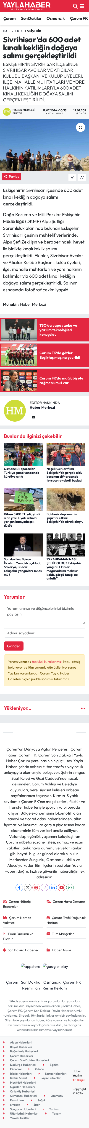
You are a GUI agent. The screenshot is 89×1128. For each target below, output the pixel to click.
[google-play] (55, 966)
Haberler (11, 31)
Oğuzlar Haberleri (22, 1087)
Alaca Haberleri (20, 1042)
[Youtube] (61, 887)
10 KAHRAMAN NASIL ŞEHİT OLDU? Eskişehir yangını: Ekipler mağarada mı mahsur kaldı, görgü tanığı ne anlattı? (64, 568)
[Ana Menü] (82, 6)
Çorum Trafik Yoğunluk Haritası (66, 920)
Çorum (9, 18)
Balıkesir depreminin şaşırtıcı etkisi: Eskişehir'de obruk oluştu (65, 518)
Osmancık (56, 18)
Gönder (13, 645)
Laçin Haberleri (50, 1078)
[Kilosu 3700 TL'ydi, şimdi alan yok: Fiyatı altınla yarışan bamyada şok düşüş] (23, 499)
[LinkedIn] (53, 887)
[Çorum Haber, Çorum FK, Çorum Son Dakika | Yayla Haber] (26, 6)
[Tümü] (83, 708)
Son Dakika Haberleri (23, 950)
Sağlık (41, 1100)
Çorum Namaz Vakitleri (17, 920)
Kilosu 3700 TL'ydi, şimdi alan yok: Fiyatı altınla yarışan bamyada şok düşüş (22, 520)
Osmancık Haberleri (23, 1095)
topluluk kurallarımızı (47, 661)
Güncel (39, 1069)
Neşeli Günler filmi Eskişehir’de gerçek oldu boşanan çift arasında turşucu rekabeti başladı (64, 474)
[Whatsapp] (70, 887)
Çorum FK (79, 18)
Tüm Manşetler (63, 934)
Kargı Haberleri (55, 1073)
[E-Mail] (33, 417)
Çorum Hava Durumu (69, 901)
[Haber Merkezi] (15, 410)
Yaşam (56, 1113)
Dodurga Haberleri (22, 1064)
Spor (36, 1104)
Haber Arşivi (61, 950)
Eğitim (53, 1064)
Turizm (53, 1109)
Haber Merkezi (42, 407)
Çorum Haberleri (21, 1056)
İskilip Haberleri (20, 1073)
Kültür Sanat (18, 1078)
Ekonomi (15, 1069)
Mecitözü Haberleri (22, 1082)
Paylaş (14, 176)
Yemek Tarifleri (19, 1118)
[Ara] (75, 6)
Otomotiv (56, 1095)
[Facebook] (19, 887)
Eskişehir (33, 31)
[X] (27, 887)
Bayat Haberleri (20, 1047)
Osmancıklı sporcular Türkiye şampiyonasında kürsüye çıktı (21, 473)
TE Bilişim (79, 1080)
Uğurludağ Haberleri (23, 1113)
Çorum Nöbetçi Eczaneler (17, 904)
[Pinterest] (36, 887)
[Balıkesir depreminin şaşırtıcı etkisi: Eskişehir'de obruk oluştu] (66, 499)
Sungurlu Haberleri (22, 1109)
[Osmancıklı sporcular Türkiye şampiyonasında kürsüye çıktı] (23, 453)
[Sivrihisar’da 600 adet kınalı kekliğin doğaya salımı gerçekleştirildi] (44, 145)
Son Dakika (31, 18)
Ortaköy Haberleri (22, 1091)
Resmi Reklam (54, 988)
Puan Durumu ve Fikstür (18, 936)
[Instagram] (44, 887)
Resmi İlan (31, 988)
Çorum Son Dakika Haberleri (29, 1060)
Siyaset (14, 1104)
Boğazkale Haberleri (23, 1051)
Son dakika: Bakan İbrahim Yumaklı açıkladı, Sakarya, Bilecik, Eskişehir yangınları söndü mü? (23, 567)
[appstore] (30, 966)
